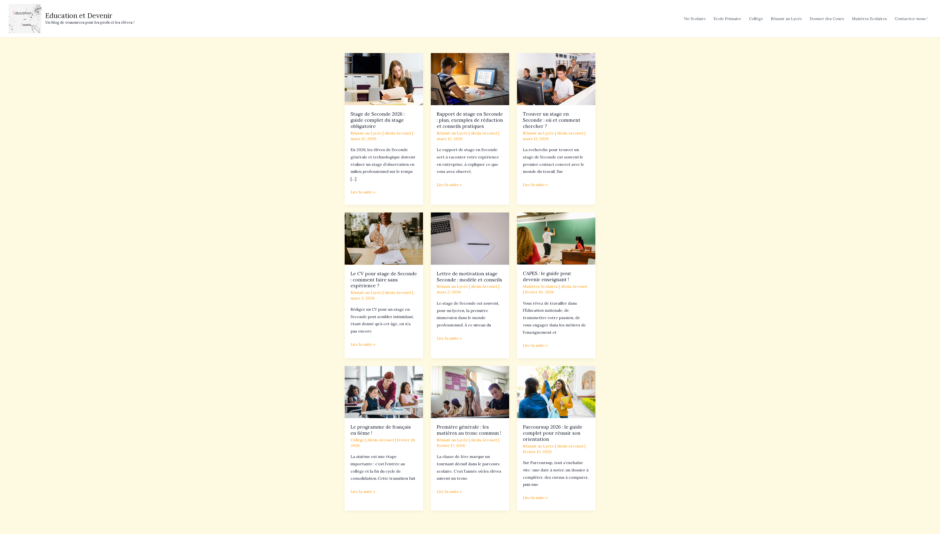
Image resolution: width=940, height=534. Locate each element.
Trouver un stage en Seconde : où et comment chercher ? (551, 120)
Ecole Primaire (727, 18)
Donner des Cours (827, 18)
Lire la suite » (363, 191)
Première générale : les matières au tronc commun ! (469, 430)
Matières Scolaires (869, 18)
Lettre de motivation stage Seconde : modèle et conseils (469, 277)
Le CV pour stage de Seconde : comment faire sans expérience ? (384, 280)
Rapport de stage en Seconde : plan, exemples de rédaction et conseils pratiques (470, 120)
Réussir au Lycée (786, 18)
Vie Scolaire (695, 18)
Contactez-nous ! (911, 18)
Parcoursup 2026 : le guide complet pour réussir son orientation (552, 433)
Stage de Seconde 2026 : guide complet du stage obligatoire (378, 120)
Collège (756, 18)
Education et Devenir (78, 15)
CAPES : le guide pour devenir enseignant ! (547, 276)
